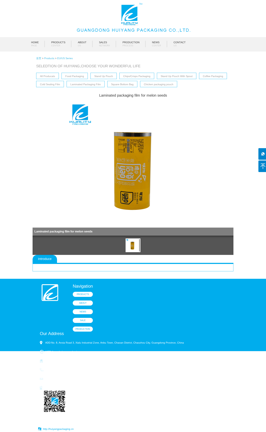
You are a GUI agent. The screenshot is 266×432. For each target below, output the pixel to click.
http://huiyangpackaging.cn (58, 428)
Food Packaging (74, 76)
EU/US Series (65, 58)
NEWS (156, 44)
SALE (83, 320)
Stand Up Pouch (103, 76)
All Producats (47, 76)
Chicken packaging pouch (158, 84)
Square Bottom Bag (122, 84)
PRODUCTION (131, 44)
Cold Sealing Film (50, 84)
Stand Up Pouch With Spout (177, 76)
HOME (35, 44)
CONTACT (180, 44)
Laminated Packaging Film (85, 84)
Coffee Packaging (213, 76)
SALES (104, 44)
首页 (38, 58)
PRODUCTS (58, 44)
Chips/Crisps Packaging (136, 76)
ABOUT (82, 44)
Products (49, 58)
